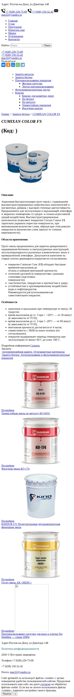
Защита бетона (23, 77)
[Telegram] (23, 65)
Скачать (35, 345)
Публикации (15, 36)
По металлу (29, 102)
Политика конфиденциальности (20, 648)
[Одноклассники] (8, 65)
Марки (12, 33)
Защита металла (24, 74)
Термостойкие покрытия (36, 105)
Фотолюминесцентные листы (32, 89)
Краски (19, 92)
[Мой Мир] (13, 65)
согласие (45, 684)
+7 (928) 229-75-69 (16, 11)
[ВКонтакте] (3, 65)
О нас (11, 23)
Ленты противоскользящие (38, 86)
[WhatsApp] (18, 65)
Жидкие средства (32, 83)
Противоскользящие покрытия (33, 80)
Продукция (15, 26)
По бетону (28, 99)
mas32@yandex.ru (11, 58)
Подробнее (7, 410)
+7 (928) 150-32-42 (42, 11)
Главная (13, 20)
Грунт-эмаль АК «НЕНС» (16, 582)
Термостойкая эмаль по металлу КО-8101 (25, 413)
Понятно (7, 694)
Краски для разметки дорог (38, 95)
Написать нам (16, 30)
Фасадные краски (32, 108)
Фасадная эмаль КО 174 (15, 468)
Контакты (14, 39)
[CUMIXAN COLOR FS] (27, 188)
